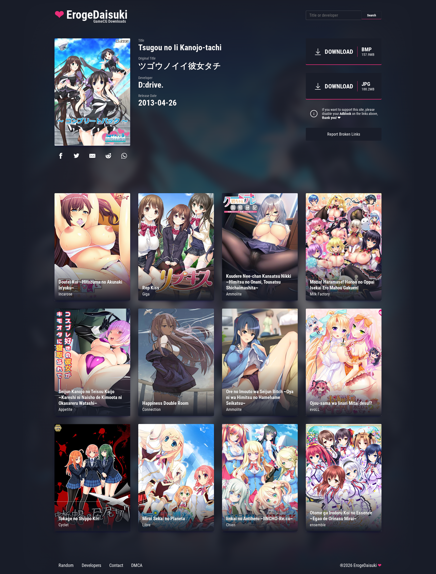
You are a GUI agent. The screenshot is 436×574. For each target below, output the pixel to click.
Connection (151, 409)
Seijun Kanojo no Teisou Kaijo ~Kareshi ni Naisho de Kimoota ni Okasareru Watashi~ (90, 397)
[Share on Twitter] (76, 156)
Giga (146, 294)
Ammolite (234, 294)
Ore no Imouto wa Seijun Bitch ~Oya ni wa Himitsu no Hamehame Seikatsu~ (259, 397)
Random (66, 565)
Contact (116, 565)
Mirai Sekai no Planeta (163, 518)
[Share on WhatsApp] (124, 156)
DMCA (136, 565)
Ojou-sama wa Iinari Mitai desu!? (341, 403)
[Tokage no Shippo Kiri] (92, 530)
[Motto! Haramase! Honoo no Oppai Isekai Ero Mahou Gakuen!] (344, 299)
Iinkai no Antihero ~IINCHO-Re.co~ (259, 518)
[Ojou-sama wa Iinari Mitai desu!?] (344, 414)
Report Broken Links (343, 134)
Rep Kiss (150, 288)
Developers (91, 565)
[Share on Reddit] (108, 156)
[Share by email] (92, 156)
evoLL (315, 409)
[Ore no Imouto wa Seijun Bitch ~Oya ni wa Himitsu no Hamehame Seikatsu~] (260, 414)
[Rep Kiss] (176, 299)
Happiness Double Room (165, 403)
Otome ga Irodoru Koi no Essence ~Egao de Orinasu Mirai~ (341, 515)
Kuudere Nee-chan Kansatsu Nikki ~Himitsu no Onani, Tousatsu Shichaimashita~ (258, 282)
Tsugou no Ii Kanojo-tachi (180, 47)
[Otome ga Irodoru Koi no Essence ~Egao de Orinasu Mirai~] (344, 530)
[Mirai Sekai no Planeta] (176, 530)
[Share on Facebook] (60, 156)
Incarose (65, 294)
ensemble (318, 524)
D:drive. (151, 85)
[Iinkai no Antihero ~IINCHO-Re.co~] (260, 530)
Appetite (65, 409)
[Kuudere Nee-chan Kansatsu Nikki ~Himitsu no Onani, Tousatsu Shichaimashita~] (260, 299)
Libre (146, 524)
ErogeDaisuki (91, 16)
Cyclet (64, 524)
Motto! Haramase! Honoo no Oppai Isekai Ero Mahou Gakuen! (342, 285)
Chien (230, 524)
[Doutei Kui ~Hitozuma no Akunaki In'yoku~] (92, 299)
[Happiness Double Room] (176, 414)
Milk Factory (320, 294)
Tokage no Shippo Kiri (79, 518)
